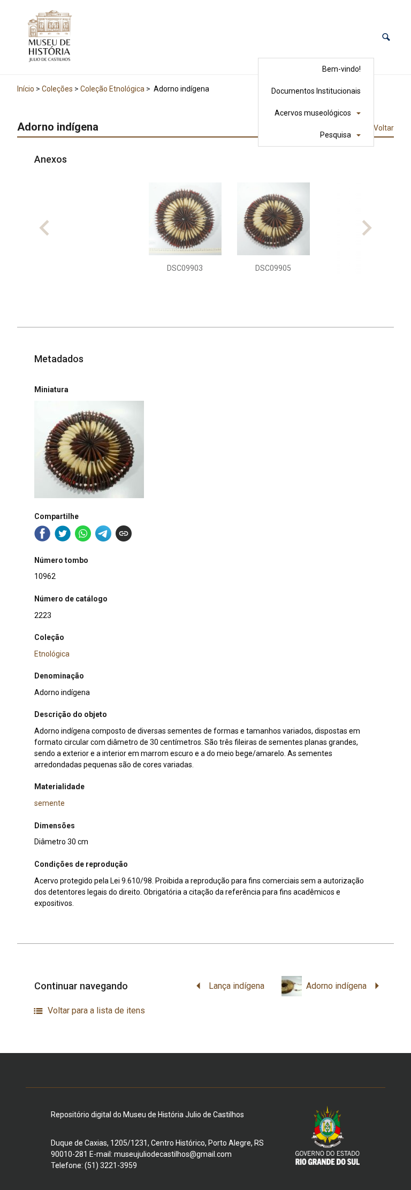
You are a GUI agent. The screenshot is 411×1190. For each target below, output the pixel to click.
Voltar (384, 128)
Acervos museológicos (313, 113)
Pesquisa (335, 135)
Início (25, 89)
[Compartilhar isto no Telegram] (103, 533)
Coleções (57, 89)
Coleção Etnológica (112, 89)
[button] (386, 37)
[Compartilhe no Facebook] (42, 533)
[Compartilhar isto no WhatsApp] (83, 533)
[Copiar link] (124, 533)
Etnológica (52, 654)
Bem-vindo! (341, 69)
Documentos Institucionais (316, 91)
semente (49, 803)
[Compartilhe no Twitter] (63, 533)
